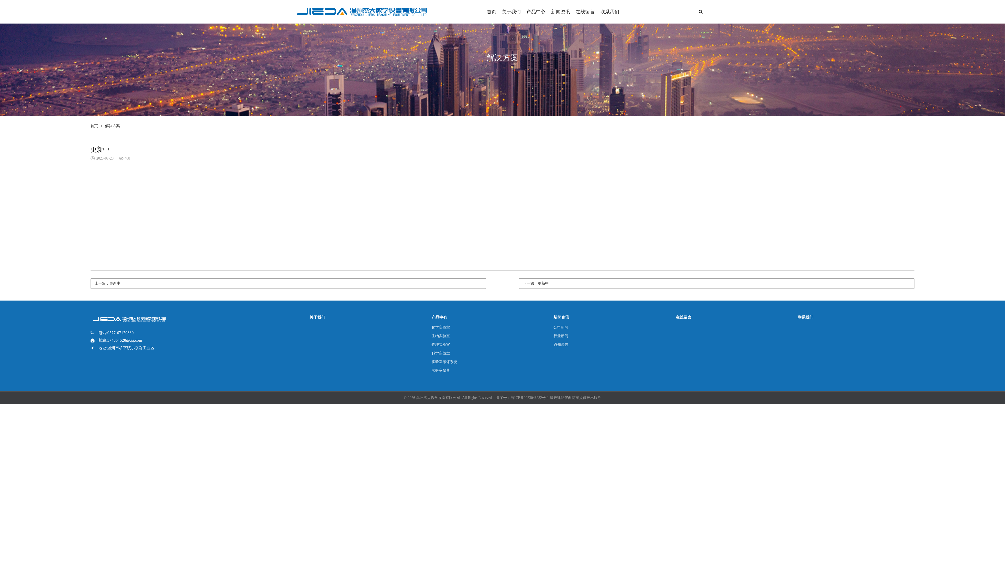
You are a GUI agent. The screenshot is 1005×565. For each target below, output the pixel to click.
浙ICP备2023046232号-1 (530, 398)
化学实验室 (441, 327)
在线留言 (585, 11)
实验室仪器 (441, 370)
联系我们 (609, 11)
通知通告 (561, 345)
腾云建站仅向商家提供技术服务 (575, 398)
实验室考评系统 (444, 362)
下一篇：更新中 (536, 283)
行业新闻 (561, 336)
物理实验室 (441, 345)
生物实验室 (441, 336)
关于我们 (511, 11)
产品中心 (536, 11)
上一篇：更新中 (107, 283)
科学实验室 (441, 353)
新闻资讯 (560, 11)
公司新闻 (561, 327)
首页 (491, 11)
